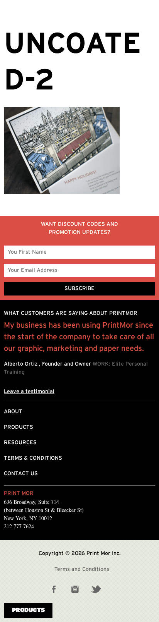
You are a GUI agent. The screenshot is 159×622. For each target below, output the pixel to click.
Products (18, 427)
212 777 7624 (19, 526)
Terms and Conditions (81, 569)
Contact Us (21, 473)
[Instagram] (75, 589)
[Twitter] (95, 589)
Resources (20, 442)
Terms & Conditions (33, 458)
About (13, 411)
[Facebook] (54, 589)
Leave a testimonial (29, 391)
